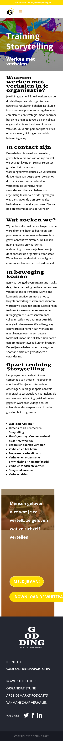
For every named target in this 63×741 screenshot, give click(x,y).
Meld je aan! (27, 581)
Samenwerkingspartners (28, 669)
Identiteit (14, 662)
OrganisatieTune (21, 688)
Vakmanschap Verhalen (26, 702)
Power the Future (21, 681)
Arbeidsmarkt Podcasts (27, 695)
